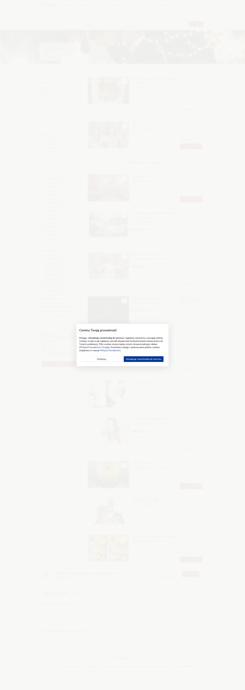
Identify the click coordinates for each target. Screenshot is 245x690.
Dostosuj (101, 359)
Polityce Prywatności (110, 350)
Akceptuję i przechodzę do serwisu (143, 359)
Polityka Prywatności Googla (94, 347)
